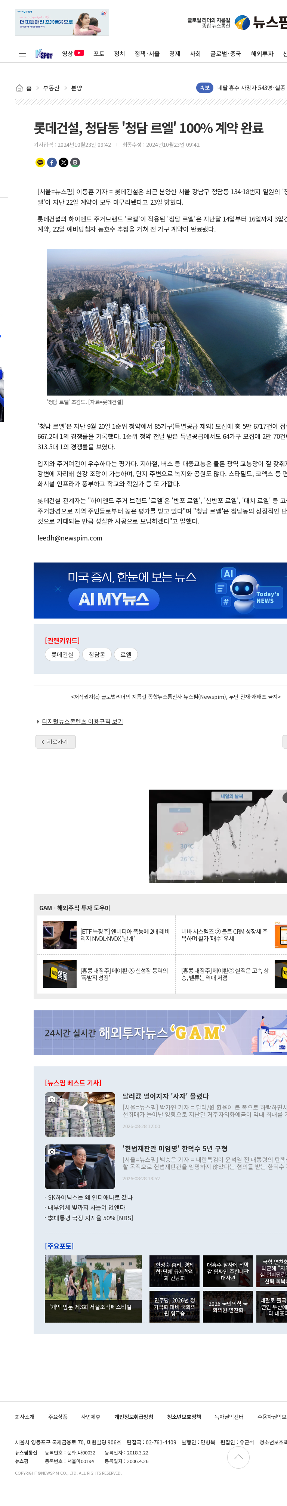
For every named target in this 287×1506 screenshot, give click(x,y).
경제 (174, 53)
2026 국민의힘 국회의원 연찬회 (228, 1306)
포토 (99, 53)
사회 (195, 53)
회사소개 (24, 1416)
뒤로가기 (57, 741)
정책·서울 (147, 53)
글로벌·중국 (225, 53)
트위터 (63, 162)
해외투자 (262, 53)
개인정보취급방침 (133, 1416)
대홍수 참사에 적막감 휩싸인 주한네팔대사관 (228, 1271)
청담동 (97, 654)
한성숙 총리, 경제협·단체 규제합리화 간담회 (174, 1271)
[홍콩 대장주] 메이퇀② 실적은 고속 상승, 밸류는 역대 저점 (225, 974)
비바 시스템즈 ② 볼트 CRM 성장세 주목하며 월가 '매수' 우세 (224, 935)
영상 (67, 53)
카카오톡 (40, 162)
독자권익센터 (229, 1416)
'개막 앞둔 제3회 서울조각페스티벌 (90, 1306)
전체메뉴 (22, 53)
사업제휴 (91, 1416)
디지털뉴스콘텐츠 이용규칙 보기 (82, 721)
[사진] (80, 1113)
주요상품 (58, 1416)
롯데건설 (62, 654)
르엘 (126, 654)
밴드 (75, 162)
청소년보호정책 (184, 1416)
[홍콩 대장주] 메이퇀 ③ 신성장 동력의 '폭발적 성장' (124, 974)
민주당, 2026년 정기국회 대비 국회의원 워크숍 (174, 1306)
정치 (119, 53)
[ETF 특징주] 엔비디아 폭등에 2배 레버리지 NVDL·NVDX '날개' (125, 935)
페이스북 (52, 162)
